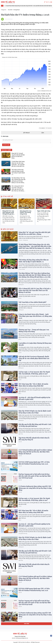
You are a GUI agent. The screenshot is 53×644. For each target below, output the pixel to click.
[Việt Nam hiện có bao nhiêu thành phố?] (9, 306)
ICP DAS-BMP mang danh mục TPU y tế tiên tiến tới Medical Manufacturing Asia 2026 (34, 463)
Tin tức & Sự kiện (22, 269)
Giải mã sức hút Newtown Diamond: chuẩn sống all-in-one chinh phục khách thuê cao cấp (34, 358)
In (43, 132)
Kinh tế (20, 298)
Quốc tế (20, 441)
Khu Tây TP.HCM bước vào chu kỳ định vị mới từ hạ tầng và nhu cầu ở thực (35, 412)
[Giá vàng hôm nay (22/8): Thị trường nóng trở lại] (26, 204)
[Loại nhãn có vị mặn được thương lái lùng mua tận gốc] (9, 347)
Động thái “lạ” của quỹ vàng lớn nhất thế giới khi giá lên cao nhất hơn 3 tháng (8, 212)
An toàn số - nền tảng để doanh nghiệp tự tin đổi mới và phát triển (34, 398)
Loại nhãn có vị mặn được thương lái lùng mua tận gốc (35, 344)
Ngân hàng (21, 255)
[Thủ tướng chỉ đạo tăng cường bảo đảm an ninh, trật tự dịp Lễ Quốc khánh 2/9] (9, 264)
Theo (45, 128)
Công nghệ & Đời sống (23, 406)
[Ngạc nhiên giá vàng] (44, 204)
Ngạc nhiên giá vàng (43, 211)
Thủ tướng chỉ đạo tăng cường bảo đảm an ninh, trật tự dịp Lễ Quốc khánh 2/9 (34, 261)
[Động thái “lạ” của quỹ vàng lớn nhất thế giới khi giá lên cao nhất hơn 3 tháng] (9, 204)
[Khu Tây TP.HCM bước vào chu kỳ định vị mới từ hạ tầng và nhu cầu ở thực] (9, 415)
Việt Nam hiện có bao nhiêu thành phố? (32, 302)
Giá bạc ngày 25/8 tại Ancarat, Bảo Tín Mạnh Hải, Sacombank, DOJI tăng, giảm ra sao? (34, 373)
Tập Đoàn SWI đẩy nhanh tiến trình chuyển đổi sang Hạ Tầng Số (34, 439)
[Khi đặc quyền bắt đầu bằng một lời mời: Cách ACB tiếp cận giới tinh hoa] (9, 428)
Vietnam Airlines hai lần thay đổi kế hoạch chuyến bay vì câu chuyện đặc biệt (33, 639)
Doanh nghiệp (21, 325)
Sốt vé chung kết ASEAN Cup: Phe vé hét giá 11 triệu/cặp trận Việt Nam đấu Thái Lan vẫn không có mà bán (35, 290)
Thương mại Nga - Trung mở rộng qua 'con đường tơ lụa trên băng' (34, 330)
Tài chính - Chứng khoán (6, 207)
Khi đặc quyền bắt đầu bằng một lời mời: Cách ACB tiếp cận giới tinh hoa (35, 425)
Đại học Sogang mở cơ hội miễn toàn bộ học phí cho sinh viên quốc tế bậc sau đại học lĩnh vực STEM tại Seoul (35, 476)
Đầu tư (20, 339)
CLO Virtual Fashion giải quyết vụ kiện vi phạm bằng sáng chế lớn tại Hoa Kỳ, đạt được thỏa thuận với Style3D (35, 452)
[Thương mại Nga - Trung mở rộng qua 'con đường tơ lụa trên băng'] (9, 334)
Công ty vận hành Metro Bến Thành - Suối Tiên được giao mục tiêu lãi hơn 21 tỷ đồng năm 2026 (35, 316)
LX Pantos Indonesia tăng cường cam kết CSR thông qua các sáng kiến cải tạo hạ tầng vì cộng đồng (35, 488)
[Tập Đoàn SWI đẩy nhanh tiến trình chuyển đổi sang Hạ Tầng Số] (9, 442)
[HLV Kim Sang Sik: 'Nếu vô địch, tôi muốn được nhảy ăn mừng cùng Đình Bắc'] (9, 388)
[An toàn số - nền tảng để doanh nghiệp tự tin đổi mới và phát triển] (9, 401)
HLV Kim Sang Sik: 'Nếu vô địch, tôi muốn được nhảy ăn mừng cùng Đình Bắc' (33, 385)
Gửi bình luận (6, 144)
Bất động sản (21, 284)
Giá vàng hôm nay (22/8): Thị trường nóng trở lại (25, 212)
